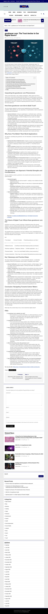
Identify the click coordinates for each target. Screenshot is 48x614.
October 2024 (8, 593)
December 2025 (8, 559)
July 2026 (7, 545)
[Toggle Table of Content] (34, 78)
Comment (8, 392)
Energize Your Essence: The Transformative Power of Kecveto (18, 489)
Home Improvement (32, 12)
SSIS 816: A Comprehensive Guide (33, 1)
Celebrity (7, 508)
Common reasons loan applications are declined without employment (19, 483)
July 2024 (7, 601)
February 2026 (8, 554)
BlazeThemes (26, 611)
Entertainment (18, 15)
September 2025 (8, 567)
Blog (6, 503)
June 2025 (7, 574)
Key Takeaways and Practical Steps (13, 86)
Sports (6, 533)
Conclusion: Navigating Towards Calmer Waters (16, 88)
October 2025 (8, 564)
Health (6, 521)
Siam (7, 37)
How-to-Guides (8, 525)
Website (7, 417)
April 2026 (7, 550)
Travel (6, 538)
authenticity (9, 72)
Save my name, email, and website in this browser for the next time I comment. (22, 422)
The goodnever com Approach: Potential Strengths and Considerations (20, 83)
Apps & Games (8, 501)
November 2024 (8, 591)
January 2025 (7, 586)
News (14, 12)
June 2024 (7, 603)
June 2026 (7, 547)
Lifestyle (7, 528)
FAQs (7, 89)
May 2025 (7, 576)
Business (19, 12)
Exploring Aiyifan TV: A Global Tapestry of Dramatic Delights (17, 494)
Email (7, 412)
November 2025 (8, 562)
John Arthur (18, 439)
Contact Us (33, 15)
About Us (26, 15)
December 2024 (8, 588)
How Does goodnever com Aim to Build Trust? (15, 80)
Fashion (11, 15)
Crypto (6, 511)
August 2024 (7, 598)
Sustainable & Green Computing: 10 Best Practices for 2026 (29, 454)
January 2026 (7, 557)
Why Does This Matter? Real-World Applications (16, 82)
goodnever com (12, 370)
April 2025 (7, 579)
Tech (24, 12)
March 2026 (7, 552)
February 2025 (8, 584)
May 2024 (7, 605)
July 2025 (7, 571)
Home (9, 12)
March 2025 (7, 581)
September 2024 (8, 596)
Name (7, 407)
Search (6, 474)
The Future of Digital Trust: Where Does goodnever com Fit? (18, 85)
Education (7, 513)
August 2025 (7, 569)
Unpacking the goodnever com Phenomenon (15, 79)
